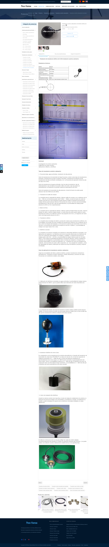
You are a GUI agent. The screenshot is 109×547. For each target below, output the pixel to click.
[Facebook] (21, 539)
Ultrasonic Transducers (54, 526)
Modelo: (40, 53)
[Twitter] (27, 539)
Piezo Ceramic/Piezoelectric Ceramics (56, 524)
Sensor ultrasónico (25, 76)
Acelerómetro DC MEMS (27, 93)
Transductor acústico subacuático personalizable (60, 486)
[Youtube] (29, 539)
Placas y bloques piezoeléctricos (28, 35)
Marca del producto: (58, 53)
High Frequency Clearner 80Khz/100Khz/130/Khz (30, 74)
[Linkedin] (25, 539)
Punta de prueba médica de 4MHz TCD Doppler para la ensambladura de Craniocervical (56, 511)
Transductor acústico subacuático (28, 67)
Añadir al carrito (69, 36)
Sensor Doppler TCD (26, 112)
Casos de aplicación (25, 27)
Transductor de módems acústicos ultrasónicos (47, 488)
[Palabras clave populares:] (70, 2)
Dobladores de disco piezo (27, 52)
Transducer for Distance (27, 59)
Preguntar (69, 33)
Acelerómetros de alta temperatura (29, 85)
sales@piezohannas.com (73, 528)
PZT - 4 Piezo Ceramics (27, 46)
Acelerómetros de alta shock (28, 86)
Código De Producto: (74, 53)
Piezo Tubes (25, 37)
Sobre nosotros (64, 545)
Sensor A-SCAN (25, 110)
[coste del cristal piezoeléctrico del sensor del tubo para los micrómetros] (69, 502)
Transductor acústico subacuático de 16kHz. (75, 488)
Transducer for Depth (26, 57)
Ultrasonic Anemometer (26, 102)
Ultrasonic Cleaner (25, 69)
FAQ (82, 545)
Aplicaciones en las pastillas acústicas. (29, 124)
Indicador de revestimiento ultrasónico (29, 134)
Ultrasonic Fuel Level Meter (27, 96)
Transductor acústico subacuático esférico (61, 490)
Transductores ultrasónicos (27, 55)
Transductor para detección (27, 64)
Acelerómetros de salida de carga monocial (30, 88)
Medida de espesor (25, 130)
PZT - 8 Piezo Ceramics (27, 49)
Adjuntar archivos (25, 157)
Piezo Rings (25, 34)
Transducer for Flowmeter (27, 60)
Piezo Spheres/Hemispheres (28, 39)
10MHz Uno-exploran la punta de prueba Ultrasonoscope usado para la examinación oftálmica (43, 511)
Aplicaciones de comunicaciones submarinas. (30, 127)
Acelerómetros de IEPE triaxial (28, 90)
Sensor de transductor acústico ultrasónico (77, 490)
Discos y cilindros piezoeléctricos (28, 32)
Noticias (69, 545)
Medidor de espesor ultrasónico (28, 114)
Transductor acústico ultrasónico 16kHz (45, 490)
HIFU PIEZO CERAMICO (27, 42)
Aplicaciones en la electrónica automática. (29, 117)
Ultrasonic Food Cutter (26, 99)
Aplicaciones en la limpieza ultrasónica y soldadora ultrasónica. (30, 126)
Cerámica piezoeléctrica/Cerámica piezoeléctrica (29, 30)
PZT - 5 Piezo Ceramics (27, 47)
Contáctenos (86, 545)
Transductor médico (25, 108)
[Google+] (23, 539)
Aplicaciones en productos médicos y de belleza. (30, 122)
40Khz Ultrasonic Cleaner (27, 72)
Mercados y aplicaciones (76, 545)
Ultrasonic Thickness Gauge (54, 531)
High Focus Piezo (26, 44)
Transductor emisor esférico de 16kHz (76, 486)
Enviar (25, 165)
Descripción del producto (43, 56)
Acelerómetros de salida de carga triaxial (30, 83)
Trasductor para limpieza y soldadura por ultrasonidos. (30, 65)
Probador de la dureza (26, 105)
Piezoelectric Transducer (27, 41)
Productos (59, 545)
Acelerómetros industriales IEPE (28, 91)
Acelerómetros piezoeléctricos (28, 79)
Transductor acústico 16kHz (61, 488)
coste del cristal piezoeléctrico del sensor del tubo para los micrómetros (69, 511)
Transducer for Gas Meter (27, 62)
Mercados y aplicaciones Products (28, 120)
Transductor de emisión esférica (44, 486)
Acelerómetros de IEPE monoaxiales (29, 81)
